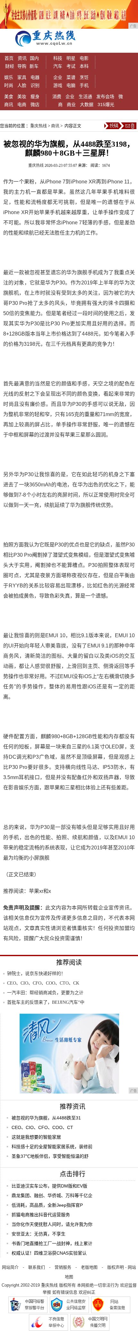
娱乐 (8, 77)
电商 (21, 104)
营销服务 (63, 1267)
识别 (34, 85)
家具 (21, 77)
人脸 (21, 85)
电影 (84, 58)
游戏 (57, 85)
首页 (8, 58)
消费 (56, 96)
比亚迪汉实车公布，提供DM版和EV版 (49, 1185)
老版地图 (89, 1267)
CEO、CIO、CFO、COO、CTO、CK (43, 983)
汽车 (57, 66)
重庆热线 (38, 125)
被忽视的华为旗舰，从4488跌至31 (46, 1117)
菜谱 (70, 77)
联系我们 (36, 1267)
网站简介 (10, 1267)
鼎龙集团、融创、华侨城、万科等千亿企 (52, 1195)
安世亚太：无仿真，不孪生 (38, 1233)
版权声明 (115, 1267)
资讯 (22, 58)
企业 (57, 77)
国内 (34, 58)
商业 (71, 104)
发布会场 (105, 96)
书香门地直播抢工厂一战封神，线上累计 (52, 1243)
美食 (8, 96)
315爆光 (106, 104)
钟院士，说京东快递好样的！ (36, 973)
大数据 (86, 104)
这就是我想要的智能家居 (36, 1137)
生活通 (85, 96)
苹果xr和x (40, 891)
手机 (84, 85)
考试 (70, 66)
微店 (34, 104)
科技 (57, 58)
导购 (21, 66)
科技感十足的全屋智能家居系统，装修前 (52, 1146)
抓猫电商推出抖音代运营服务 (41, 1214)
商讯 (8, 104)
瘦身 (34, 96)
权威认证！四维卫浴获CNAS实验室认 (49, 1253)
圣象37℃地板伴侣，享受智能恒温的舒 (50, 1156)
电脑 (70, 85)
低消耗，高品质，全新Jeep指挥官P (47, 1205)
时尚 (8, 85)
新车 (34, 66)
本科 (84, 66)
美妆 (21, 96)
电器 (34, 77)
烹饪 (84, 77)
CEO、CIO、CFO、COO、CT (42, 1127)
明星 (70, 58)
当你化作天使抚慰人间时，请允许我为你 (52, 1224)
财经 (9, 66)
